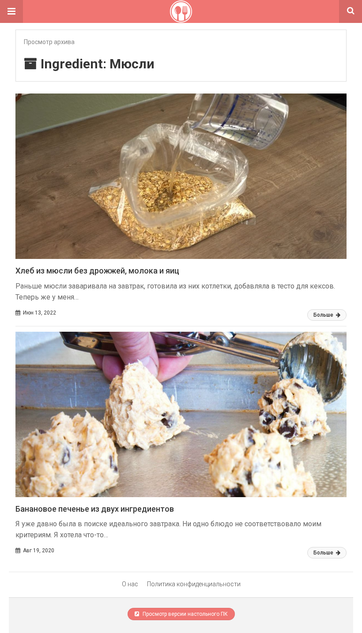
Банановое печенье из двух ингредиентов (94, 508)
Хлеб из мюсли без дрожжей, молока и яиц (97, 270)
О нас (130, 584)
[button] (11, 11)
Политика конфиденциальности (194, 584)
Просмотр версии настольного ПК (184, 614)
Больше (324, 315)
